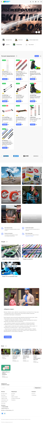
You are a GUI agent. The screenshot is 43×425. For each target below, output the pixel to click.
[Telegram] (5, 413)
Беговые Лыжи (4, 393)
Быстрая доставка (8, 227)
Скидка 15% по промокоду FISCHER (10, 259)
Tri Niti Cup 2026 (5, 355)
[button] (36, 32)
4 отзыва (19, 122)
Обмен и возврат (14, 396)
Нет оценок (6, 122)
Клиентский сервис (29, 227)
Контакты (33, 393)
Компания (34, 391)
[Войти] (35, 1)
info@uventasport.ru (5, 408)
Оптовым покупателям (15, 398)
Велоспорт (3, 395)
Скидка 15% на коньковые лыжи (9, 276)
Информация (14, 391)
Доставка (13, 393)
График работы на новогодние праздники (16, 357)
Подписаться (37, 387)
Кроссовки (3, 403)
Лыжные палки (4, 401)
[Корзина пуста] (41, 1)
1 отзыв (5, 75)
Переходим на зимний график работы (26, 357)
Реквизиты (13, 400)
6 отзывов (6, 99)
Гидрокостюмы (4, 398)
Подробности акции (29, 235)
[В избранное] (8, 79)
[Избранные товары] (38, 1)
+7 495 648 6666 (4, 406)
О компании (7, 336)
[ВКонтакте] (2, 413)
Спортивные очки (4, 400)
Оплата (12, 395)
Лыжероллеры (4, 396)
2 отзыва (19, 99)
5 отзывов (34, 121)
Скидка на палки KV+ (28, 259)
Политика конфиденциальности (7, 422)
